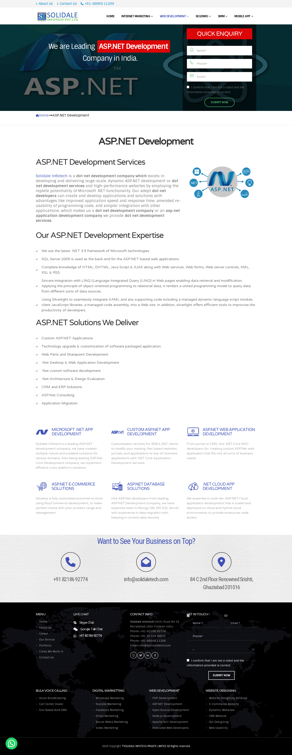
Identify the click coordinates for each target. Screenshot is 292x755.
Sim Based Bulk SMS (53, 710)
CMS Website (217, 716)
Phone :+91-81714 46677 (148, 636)
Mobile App (242, 16)
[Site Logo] (58, 16)
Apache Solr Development (170, 722)
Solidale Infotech (51, 175)
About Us (46, 3)
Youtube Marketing (108, 704)
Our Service (47, 639)
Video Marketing (107, 728)
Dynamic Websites (222, 710)
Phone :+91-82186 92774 (148, 631)
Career (43, 633)
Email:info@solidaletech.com (150, 645)
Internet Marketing (135, 16)
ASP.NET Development (167, 704)
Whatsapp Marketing (110, 698)
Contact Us (68, 3)
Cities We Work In (51, 651)
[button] (11, 743)
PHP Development (164, 698)
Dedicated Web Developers (170, 728)
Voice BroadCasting (52, 698)
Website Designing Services (228, 698)
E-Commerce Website (224, 704)
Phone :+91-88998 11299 (148, 640)
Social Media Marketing (112, 722)
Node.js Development (167, 716)
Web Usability (218, 728)
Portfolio (45, 645)
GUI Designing (219, 722)
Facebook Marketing (110, 710)
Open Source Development (170, 710)
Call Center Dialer (51, 704)
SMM (221, 16)
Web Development (173, 16)
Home (110, 16)
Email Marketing (107, 716)
